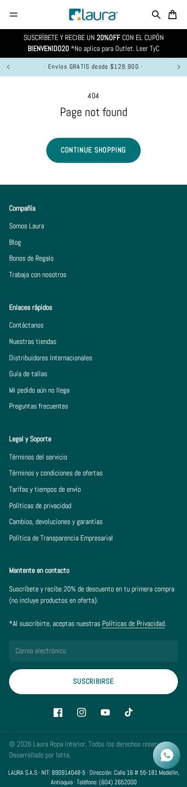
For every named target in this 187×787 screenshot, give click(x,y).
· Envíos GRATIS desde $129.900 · (93, 67)
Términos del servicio (38, 457)
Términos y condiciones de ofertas (56, 473)
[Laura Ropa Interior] (93, 14)
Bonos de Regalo (31, 258)
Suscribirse (93, 681)
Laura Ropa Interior (59, 744)
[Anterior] (12, 67)
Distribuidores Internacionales (50, 358)
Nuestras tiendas (32, 341)
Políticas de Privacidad (133, 623)
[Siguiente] (179, 67)
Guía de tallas (28, 373)
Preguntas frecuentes (38, 406)
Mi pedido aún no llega (39, 390)
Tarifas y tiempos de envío (45, 489)
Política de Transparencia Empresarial (61, 538)
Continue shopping (93, 150)
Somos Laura (26, 226)
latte (62, 755)
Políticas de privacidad (40, 505)
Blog (15, 242)
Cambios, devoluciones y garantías (56, 521)
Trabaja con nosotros (37, 274)
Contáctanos (26, 325)
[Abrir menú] (13, 14)
